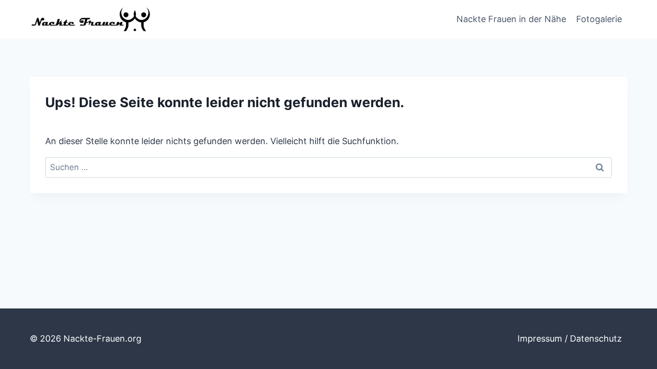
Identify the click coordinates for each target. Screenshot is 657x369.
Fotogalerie (599, 19)
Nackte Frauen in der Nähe (511, 19)
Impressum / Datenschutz (570, 338)
